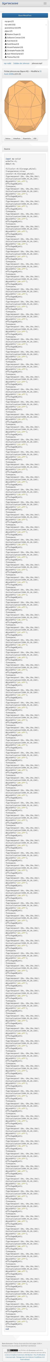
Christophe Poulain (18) (15, 51)
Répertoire (27, 138)
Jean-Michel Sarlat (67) (15, 54)
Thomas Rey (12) (13, 57)
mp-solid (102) (10, 25)
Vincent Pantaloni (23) (15, 47)
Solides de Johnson (21, 63)
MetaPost (16, 138)
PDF (35, 138)
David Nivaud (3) (13, 44)
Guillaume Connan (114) (16, 38)
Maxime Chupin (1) (14, 34)
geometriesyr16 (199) (13, 28)
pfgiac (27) (8, 31)
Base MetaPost (25, 15)
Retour (8, 138)
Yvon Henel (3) (12, 41)
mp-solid (7, 63)
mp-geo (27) (9, 21)
